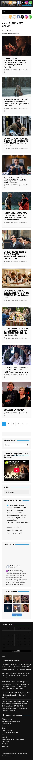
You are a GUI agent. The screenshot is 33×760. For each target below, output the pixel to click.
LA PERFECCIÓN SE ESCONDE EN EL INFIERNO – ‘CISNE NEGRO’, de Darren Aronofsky (16, 370)
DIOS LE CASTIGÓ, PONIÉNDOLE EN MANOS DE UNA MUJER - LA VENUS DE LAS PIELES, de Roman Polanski (15, 62)
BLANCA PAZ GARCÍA (12, 70)
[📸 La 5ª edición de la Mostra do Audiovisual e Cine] (17, 599)
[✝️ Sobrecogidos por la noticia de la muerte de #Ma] (17, 608)
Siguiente (25, 424)
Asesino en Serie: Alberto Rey (11, 721)
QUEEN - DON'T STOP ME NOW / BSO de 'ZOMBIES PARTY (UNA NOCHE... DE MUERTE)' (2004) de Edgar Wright (16, 686)
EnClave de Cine (15, 566)
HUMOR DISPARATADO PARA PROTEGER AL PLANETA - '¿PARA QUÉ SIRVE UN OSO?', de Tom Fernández (15, 216)
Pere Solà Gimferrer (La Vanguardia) (13, 739)
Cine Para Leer (6, 723)
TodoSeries (5, 744)
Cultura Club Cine (7, 730)
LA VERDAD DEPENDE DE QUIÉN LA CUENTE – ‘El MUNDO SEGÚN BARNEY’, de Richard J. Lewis (16, 294)
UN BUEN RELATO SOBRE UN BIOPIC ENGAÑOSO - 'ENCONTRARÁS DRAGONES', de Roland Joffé (16, 255)
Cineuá (4, 728)
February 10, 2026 (14, 533)
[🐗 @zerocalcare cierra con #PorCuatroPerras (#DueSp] (25, 599)
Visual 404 (5, 746)
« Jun (3, 656)
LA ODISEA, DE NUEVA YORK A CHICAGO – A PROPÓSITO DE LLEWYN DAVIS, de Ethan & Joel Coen (16, 142)
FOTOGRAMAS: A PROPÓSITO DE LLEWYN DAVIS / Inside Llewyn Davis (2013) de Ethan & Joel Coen (16, 102)
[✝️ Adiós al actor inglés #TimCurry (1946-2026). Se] (8, 599)
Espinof (4, 737)
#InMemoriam (12, 571)
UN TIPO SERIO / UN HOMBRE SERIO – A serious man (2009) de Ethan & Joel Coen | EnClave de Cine (15, 704)
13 (16, 638)
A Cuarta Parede (7, 719)
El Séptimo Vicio (7, 735)
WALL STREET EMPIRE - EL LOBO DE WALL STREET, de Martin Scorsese (15, 180)
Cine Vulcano (6, 726)
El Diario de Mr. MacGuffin (10, 733)
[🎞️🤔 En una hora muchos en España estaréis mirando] (8, 608)
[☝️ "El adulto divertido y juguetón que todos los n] (25, 608)
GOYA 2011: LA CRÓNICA (14, 410)
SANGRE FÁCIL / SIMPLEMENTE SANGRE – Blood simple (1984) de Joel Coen (14, 708)
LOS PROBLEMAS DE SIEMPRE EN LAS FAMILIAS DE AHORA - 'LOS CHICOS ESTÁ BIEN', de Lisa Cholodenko (16, 332)
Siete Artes (5, 742)
